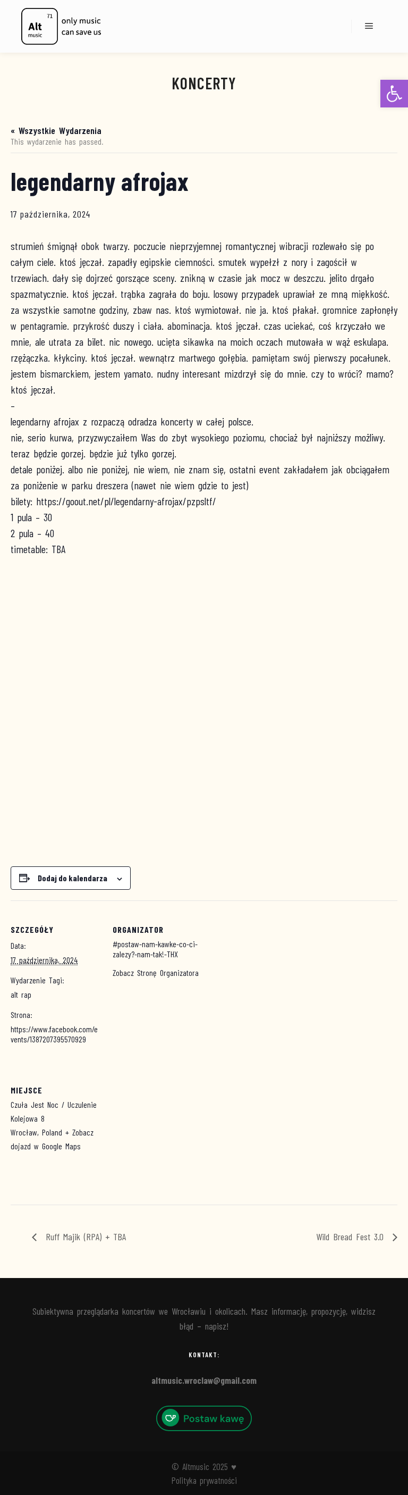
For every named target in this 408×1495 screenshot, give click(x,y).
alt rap (21, 994)
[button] (394, 93)
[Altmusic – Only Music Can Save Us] (61, 26)
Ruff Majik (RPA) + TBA (84, 1236)
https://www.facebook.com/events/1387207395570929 (54, 1034)
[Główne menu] (369, 26)
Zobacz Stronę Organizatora (156, 972)
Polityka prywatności (204, 1480)
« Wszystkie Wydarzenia (56, 130)
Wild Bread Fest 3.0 (351, 1236)
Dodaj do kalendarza (72, 878)
